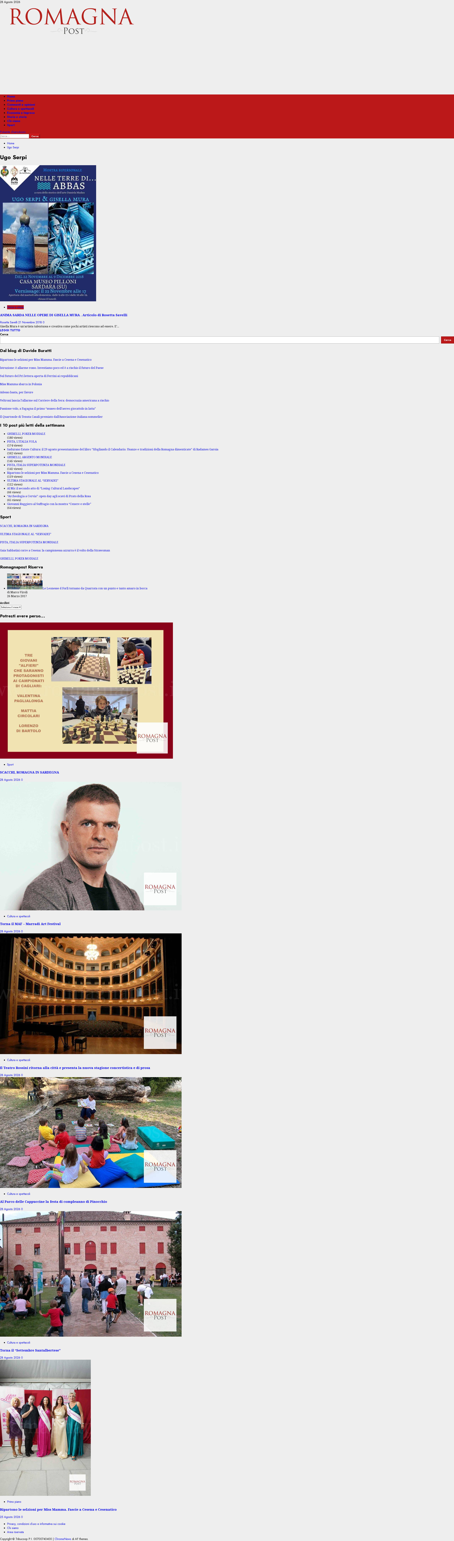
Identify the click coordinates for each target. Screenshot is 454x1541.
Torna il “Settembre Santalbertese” (30, 1350)
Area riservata (15, 1532)
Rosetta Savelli (9, 322)
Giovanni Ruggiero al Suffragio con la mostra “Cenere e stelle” (49, 504)
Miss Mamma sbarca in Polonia (21, 384)
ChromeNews (63, 1539)
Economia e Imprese (21, 113)
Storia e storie (17, 117)
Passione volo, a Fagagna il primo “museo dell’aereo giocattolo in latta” (48, 409)
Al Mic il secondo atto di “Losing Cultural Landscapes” (43, 488)
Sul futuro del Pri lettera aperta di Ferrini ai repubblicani (39, 376)
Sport (11, 125)
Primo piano (15, 101)
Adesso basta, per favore (16, 392)
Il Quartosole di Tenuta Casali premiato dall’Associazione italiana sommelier (51, 417)
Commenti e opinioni (21, 105)
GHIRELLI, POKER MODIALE (26, 434)
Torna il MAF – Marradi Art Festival (30, 924)
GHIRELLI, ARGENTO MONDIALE (29, 457)
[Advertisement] (227, 67)
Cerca (4, 334)
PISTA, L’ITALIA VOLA (22, 441)
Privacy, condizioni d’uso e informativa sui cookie (36, 1524)
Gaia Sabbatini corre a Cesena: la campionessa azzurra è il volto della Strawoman (55, 550)
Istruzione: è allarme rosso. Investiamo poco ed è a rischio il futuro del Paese (52, 368)
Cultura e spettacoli (20, 109)
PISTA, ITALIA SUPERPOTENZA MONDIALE (36, 465)
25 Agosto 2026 (10, 1517)
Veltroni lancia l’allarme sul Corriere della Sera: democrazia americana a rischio (54, 400)
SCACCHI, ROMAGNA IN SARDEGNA (24, 526)
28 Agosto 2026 (10, 780)
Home (11, 96)
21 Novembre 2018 (30, 322)
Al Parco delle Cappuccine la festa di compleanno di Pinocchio (53, 1201)
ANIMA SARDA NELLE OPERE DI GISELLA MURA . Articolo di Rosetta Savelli (63, 315)
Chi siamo (13, 121)
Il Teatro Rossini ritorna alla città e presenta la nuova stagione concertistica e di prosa (75, 1067)
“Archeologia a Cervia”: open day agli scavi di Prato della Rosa (49, 496)
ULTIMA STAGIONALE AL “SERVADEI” (32, 480)
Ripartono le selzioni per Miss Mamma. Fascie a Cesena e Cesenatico (46, 360)
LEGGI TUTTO (10, 330)
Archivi (4, 603)
